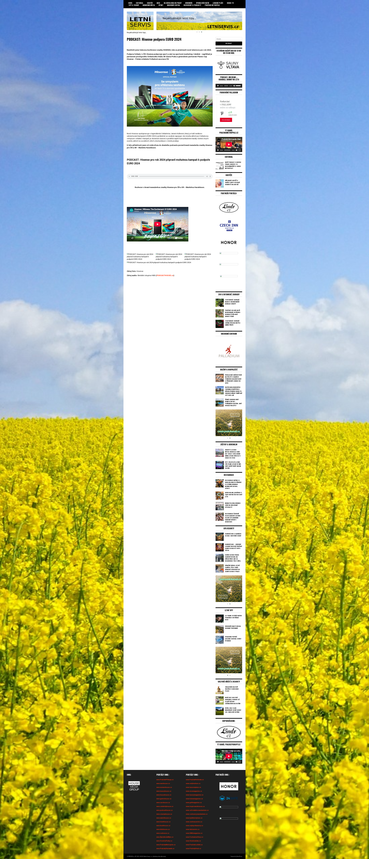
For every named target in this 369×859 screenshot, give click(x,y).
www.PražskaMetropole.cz (166, 845)
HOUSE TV (230, 3)
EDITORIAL (139, 3)
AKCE (158, 3)
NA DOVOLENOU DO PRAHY (173, 3)
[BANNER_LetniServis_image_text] (199, 21)
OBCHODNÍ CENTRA (173, 5)
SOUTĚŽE (150, 3)
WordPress (239, 856)
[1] (229, 588)
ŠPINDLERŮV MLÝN (202, 3)
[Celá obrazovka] (240, 150)
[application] (229, 86)
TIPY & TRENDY (133, 5)
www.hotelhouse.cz (163, 822)
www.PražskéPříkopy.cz (165, 779)
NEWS (130, 3)
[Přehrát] (218, 86)
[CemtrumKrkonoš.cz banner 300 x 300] (229, 422)
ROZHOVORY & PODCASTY (192, 5)
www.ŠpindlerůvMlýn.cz (164, 837)
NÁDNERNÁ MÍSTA (149, 5)
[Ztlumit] (234, 86)
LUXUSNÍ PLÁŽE (218, 3)
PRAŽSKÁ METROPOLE (212, 5)
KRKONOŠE (188, 3)
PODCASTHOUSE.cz (165, 275)
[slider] (238, 85)
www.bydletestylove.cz (194, 818)
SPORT (161, 5)
